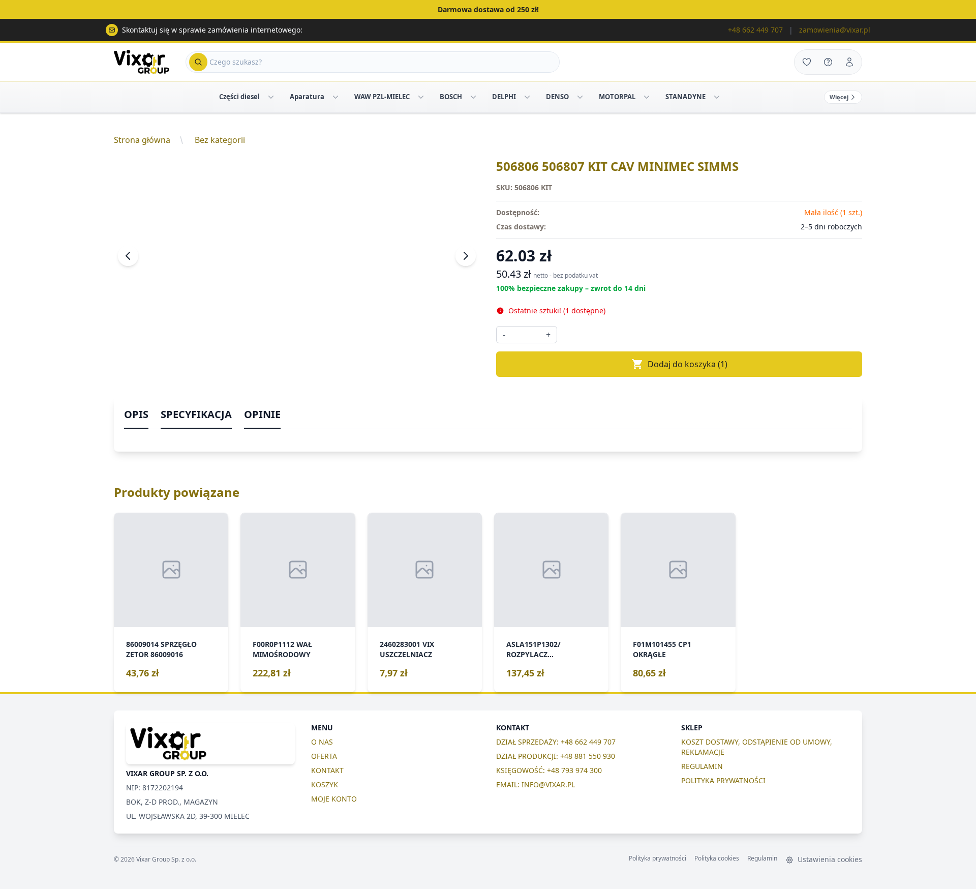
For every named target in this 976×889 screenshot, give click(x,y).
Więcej (839, 97)
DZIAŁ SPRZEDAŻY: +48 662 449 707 (556, 742)
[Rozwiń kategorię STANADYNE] (716, 97)
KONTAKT (327, 770)
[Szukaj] (198, 62)
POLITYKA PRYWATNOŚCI (723, 780)
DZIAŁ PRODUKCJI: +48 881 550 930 (555, 756)
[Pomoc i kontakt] (828, 62)
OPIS (136, 414)
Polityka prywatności (657, 858)
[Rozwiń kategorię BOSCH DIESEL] (473, 97)
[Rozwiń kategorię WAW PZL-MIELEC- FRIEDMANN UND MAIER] (420, 97)
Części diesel (239, 96)
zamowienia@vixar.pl (834, 30)
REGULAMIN (702, 766)
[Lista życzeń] (807, 62)
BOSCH (451, 96)
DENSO (557, 96)
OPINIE (262, 414)
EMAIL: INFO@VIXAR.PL (535, 784)
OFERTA (324, 756)
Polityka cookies (716, 858)
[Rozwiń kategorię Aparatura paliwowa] (335, 97)
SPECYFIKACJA (196, 414)
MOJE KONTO (334, 799)
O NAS (322, 742)
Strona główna (142, 139)
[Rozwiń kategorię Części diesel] (271, 97)
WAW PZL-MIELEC (382, 96)
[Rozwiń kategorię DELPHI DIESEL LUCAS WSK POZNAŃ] (527, 97)
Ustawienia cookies (829, 859)
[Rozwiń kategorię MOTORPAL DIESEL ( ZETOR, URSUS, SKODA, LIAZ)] (646, 97)
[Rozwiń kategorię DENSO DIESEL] (580, 97)
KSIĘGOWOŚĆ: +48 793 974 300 (549, 770)
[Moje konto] (849, 62)
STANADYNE (685, 96)
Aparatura (307, 96)
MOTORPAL (617, 96)
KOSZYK (324, 784)
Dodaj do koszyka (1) (687, 364)
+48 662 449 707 (755, 30)
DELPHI (504, 96)
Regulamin (762, 858)
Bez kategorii (220, 139)
